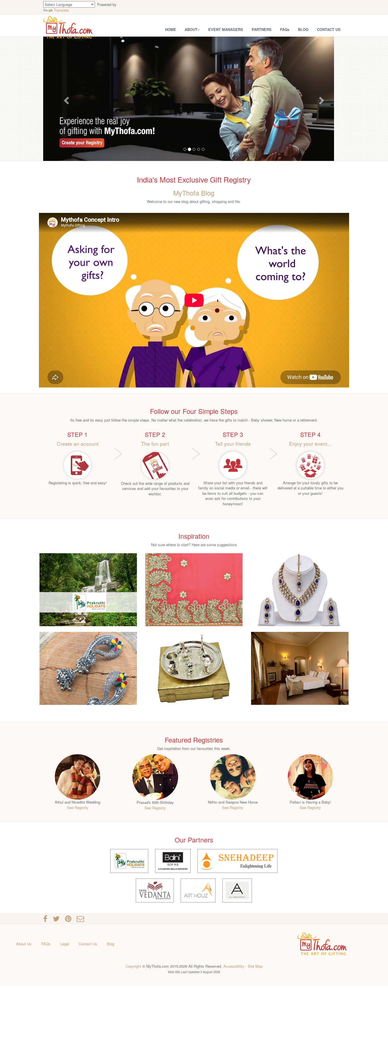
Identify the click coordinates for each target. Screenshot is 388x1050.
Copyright (133, 966)
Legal (64, 943)
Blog (110, 943)
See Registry (77, 807)
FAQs (284, 29)
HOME (170, 29)
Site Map (255, 966)
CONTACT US (329, 29)
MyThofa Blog (193, 193)
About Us (24, 943)
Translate (61, 10)
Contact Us (88, 943)
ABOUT (191, 29)
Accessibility (233, 966)
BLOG (303, 29)
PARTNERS (262, 29)
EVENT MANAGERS (225, 29)
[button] (65, 99)
